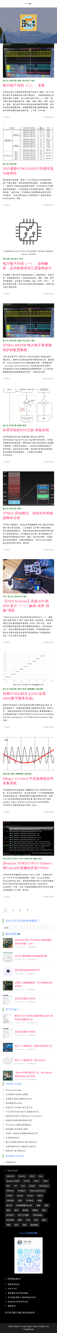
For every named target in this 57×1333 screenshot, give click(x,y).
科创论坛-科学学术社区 (18, 1302)
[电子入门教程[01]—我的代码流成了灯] (8, 1047)
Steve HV (12, 1289)
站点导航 (10, 1220)
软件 (33, 81)
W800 (40, 1196)
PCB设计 (21, 1191)
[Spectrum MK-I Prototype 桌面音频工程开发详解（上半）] (8, 943)
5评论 (7, 550)
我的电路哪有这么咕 (24, 1205)
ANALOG (10, 1176)
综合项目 (40, 689)
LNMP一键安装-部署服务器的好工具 (22, 1133)
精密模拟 (31, 689)
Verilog (20, 1196)
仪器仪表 (10, 1201)
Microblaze (43, 1186)
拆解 (38, 1205)
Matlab (32, 1186)
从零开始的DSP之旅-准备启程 (26, 430)
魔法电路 (34, 1225)
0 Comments (31, 947)
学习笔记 (29, 1201)
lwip (23, 1186)
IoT (15, 1186)
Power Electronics (37, 1191)
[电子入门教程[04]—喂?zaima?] (8, 1061)
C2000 (26, 1181)
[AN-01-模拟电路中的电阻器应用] (8, 957)
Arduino (22, 1176)
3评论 (7, 294)
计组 (28, 1220)
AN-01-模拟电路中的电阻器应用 (31, 956)
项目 (24, 1225)
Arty (40, 1176)
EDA (5, 596)
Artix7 (32, 1176)
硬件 (33, 341)
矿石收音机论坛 (13, 1138)
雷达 (16, 1225)
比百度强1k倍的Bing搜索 (17, 1094)
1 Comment (31, 989)
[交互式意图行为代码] (8, 1000)
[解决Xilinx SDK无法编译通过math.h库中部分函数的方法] (8, 1019)
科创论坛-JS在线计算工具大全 (19, 1107)
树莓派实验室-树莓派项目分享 (19, 1120)
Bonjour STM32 (10, 859)
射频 (39, 1201)
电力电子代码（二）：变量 (24, 85)
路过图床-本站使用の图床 (17, 1129)
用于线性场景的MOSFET (27, 970)
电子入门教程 (23, 1215)
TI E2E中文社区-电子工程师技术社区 (22, 1112)
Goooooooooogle (14, 1090)
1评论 (7, 897)
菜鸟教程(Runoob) (14, 1103)
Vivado (30, 1196)
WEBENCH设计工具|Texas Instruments (24, 1116)
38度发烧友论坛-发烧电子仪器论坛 (21, 1146)
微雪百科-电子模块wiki (16, 1151)
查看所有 (12, 1306)
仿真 (20, 1201)
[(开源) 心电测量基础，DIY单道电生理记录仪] (8, 986)
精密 (20, 1220)
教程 (19, 341)
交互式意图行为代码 (25, 998)
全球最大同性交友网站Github (19, 1099)
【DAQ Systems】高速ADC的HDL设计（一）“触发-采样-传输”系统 (26, 605)
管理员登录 (11, 1162)
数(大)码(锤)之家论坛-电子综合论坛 (21, 1142)
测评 (44, 1210)
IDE (8, 1186)
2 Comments (30, 1049)
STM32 (10, 1196)
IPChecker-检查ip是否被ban (18, 1125)
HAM (45, 1181)
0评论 (7, 117)
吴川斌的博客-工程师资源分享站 (22, 1297)
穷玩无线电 (37, 1215)
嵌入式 (5, 81)
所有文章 (13, 81)
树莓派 (35, 1210)
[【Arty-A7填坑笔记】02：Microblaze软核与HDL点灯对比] (8, 1076)
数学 (19, 81)
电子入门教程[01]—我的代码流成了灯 (34, 1046)
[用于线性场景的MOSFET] (8, 971)
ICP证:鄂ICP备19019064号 (20, 1312)
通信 (44, 1220)
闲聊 (8, 1225)
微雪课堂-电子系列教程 (18, 1293)
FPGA (36, 1181)
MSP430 (10, 1191)
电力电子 (26, 81)
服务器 (25, 1210)
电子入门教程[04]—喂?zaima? (30, 1060)
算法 (24, 689)
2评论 (7, 462)
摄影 (46, 1205)
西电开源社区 (14, 1284)
